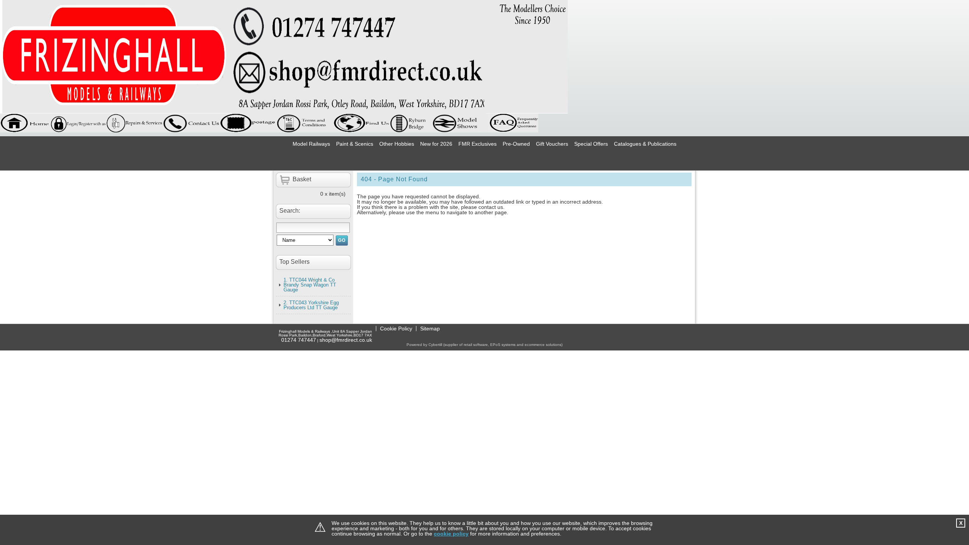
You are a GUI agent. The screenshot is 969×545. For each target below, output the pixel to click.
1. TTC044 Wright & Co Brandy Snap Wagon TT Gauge (310, 285)
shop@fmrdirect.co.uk (345, 340)
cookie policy (451, 534)
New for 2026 (436, 144)
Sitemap (430, 328)
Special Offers (591, 144)
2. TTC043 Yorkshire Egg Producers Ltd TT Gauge (311, 305)
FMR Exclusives (477, 144)
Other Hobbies (396, 144)
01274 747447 (298, 340)
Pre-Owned (516, 144)
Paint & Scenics (354, 144)
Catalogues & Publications (645, 144)
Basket (302, 179)
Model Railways (311, 144)
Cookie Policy (396, 328)
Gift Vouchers (552, 144)
